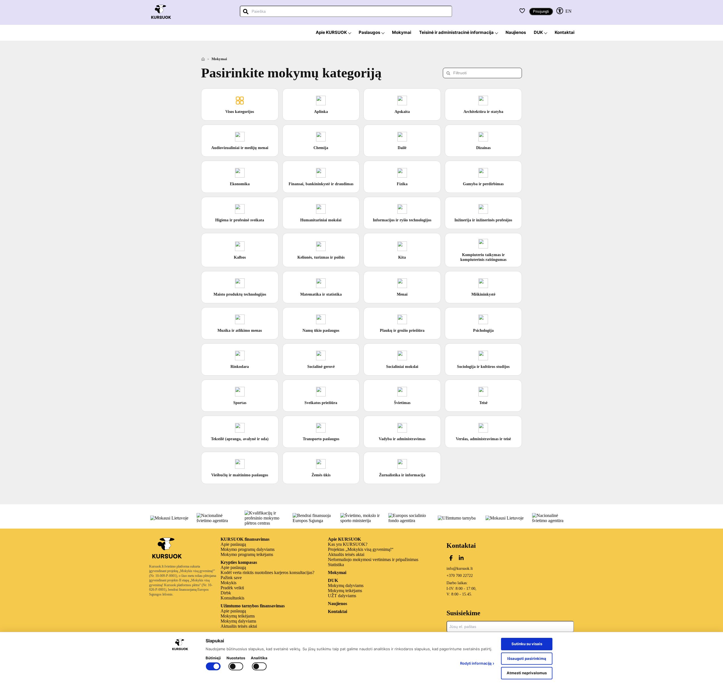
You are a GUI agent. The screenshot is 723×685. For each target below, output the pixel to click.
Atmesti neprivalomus (527, 673)
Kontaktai (337, 611)
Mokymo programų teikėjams (247, 554)
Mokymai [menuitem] (401, 32)
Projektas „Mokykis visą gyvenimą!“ (360, 549)
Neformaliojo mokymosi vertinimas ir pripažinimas (373, 559)
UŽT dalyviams (342, 595)
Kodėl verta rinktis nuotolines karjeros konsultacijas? (267, 572)
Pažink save (231, 577)
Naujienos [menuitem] (516, 32)
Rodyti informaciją (477, 663)
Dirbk (226, 592)
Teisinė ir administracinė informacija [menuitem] (456, 32)
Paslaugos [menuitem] (369, 32)
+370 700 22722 (460, 575)
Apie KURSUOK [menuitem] (331, 32)
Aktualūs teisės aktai (239, 626)
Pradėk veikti (232, 587)
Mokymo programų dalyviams (248, 549)
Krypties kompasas (239, 562)
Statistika (336, 564)
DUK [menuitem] (538, 32)
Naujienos (337, 603)
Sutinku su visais (526, 644)
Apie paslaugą (233, 544)
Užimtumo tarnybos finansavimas (253, 605)
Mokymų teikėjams (238, 616)
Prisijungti (541, 11)
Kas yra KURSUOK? (347, 544)
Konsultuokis (232, 597)
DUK (333, 580)
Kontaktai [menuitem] (564, 32)
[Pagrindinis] (203, 59)
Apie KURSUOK (344, 539)
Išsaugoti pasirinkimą (526, 658)
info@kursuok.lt (460, 568)
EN (568, 11)
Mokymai (337, 572)
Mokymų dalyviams (238, 621)
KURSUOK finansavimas (245, 539)
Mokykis (228, 582)
